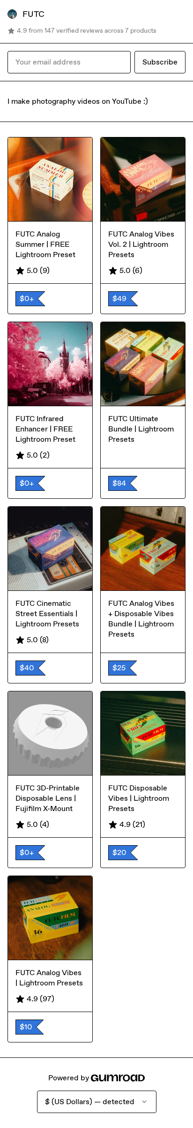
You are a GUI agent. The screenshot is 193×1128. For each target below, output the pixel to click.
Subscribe (160, 61)
